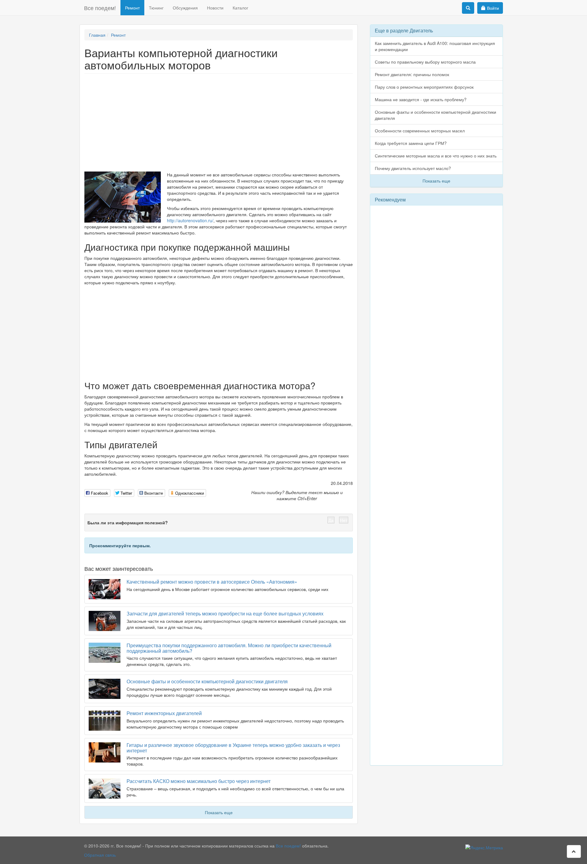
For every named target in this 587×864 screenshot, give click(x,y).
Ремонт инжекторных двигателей (164, 713)
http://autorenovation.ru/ (190, 220)
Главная (97, 35)
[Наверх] (574, 851)
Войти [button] (493, 8)
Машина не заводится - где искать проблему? (421, 99)
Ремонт (132, 8)
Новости (215, 8)
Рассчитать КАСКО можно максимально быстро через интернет (199, 781)
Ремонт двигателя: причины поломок (412, 74)
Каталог (240, 8)
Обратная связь (100, 855)
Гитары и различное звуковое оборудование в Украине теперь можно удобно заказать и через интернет (233, 747)
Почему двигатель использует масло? (413, 168)
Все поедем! (100, 8)
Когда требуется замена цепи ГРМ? (411, 143)
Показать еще (219, 812)
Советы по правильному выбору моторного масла (425, 62)
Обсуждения (185, 8)
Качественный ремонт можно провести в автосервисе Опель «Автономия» (212, 581)
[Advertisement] (218, 122)
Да (331, 520)
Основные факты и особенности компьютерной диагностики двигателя (207, 681)
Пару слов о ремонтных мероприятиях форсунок (424, 87)
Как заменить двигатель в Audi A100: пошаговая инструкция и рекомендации (435, 46)
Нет (343, 520)
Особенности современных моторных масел (420, 130)
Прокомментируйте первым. (120, 545)
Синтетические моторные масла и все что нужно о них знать (436, 156)
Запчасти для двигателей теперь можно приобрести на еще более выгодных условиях (225, 613)
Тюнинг (156, 8)
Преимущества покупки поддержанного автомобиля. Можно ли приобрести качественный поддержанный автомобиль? (229, 648)
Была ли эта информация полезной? (127, 522)
